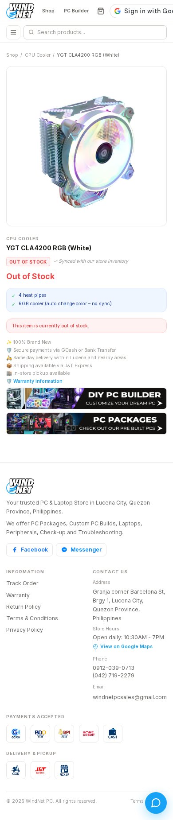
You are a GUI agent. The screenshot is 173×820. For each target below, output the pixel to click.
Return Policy (23, 606)
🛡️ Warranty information (34, 381)
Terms (137, 801)
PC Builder (76, 11)
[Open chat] (156, 803)
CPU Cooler (38, 55)
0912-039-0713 (113, 668)
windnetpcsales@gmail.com (130, 697)
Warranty (18, 595)
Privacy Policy (24, 629)
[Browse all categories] (13, 32)
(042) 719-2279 (113, 675)
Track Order (22, 583)
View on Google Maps (126, 646)
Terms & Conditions (32, 618)
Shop (48, 11)
